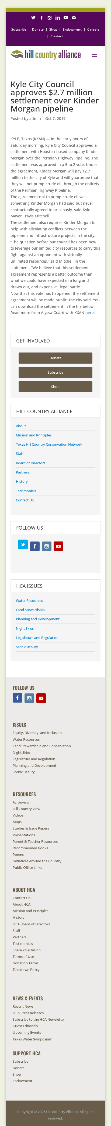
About (21, 425)
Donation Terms (26, 963)
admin (35, 118)
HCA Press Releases (28, 1012)
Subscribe (18, 29)
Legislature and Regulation (37, 637)
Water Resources (29, 600)
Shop (53, 29)
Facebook (35, 546)
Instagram (46, 546)
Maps (17, 821)
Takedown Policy (26, 969)
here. (90, 312)
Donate (38, 29)
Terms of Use (23, 956)
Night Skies (25, 628)
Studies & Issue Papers (31, 828)
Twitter (23, 544)
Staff (19, 453)
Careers (93, 29)
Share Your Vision (27, 950)
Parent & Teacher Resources (35, 841)
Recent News (23, 1006)
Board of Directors (30, 463)
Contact (57, 36)
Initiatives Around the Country (37, 861)
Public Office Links (27, 867)
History (22, 481)
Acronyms (21, 802)
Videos (18, 815)
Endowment (72, 29)
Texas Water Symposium (32, 1039)
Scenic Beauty (27, 646)
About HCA (21, 904)
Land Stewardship (30, 609)
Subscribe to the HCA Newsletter (39, 1019)
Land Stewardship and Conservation (42, 745)
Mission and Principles (33, 435)
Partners (23, 472)
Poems (18, 854)
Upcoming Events (27, 1032)
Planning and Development (38, 618)
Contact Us (25, 500)
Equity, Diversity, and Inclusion (37, 732)
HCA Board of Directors (31, 924)
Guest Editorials (25, 1025)
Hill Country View (26, 808)
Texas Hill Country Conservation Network (49, 444)
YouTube (58, 546)
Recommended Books (30, 848)
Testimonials (26, 490)
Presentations (24, 835)
